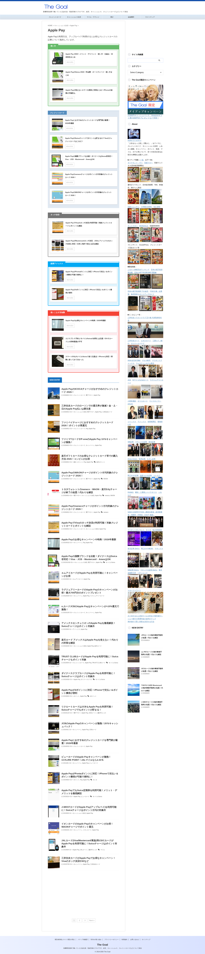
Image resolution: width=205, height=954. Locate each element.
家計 (112, 17)
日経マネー (148, 163)
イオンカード (87, 830)
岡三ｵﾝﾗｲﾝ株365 (147, 548)
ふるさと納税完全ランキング (138, 270)
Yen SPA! (156, 207)
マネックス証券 (141, 442)
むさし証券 (151, 459)
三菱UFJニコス (101, 713)
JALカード (83, 850)
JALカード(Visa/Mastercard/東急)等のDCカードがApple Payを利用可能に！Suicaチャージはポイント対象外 (89, 843)
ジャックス (132, 422)
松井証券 (142, 459)
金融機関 (131, 17)
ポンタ (95, 780)
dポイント (93, 696)
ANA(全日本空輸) (134, 360)
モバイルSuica (110, 562)
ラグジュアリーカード (97, 596)
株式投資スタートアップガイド (142, 294)
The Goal (102, 944)
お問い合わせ (134, 939)
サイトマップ (150, 17)
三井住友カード (107, 412)
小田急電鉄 (132, 401)
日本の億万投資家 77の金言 (138, 291)
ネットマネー (133, 226)
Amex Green (132, 459)
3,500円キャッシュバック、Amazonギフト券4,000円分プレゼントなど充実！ (145, 116)
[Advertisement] (83, 894)
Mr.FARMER (157, 530)
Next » (91, 920)
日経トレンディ (133, 207)
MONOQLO (143, 226)
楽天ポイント (100, 462)
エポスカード (146, 341)
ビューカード (93, 763)
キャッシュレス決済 (74, 17)
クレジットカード (55, 17)
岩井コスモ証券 (146, 475)
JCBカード (92, 713)
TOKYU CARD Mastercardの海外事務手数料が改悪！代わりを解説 (152, 688)
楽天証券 (152, 442)
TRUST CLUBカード (98, 663)
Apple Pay (97, 395)
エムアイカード (78, 579)
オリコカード (143, 401)
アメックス (76, 629)
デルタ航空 (146, 360)
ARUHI (130, 404)
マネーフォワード (134, 590)
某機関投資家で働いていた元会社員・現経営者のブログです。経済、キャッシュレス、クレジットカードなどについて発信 (102, 948)
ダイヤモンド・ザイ (135, 163)
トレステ (156, 475)
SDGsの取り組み (96, 939)
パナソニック (143, 573)
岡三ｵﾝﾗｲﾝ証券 (133, 475)
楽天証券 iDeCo (133, 548)
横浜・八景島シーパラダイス (146, 492)
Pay (87, 428)
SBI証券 (131, 442)
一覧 (142, 160)
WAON (105, 479)
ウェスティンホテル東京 (145, 363)
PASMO (130, 492)
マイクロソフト (155, 401)
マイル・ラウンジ (93, 17)
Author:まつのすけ (134, 140)
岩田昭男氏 (152, 422)
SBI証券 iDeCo (133, 570)
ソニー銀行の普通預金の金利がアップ (142, 619)
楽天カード (98, 646)
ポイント (80, 462)
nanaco (107, 495)
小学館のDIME (146, 207)
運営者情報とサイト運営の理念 (65, 939)
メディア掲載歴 (83, 939)
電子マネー (89, 395)
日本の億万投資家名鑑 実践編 (145, 272)
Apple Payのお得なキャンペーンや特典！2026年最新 (88, 539)
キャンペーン (90, 445)
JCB (129, 380)
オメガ (148, 530)
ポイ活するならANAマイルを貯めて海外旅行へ (145, 616)
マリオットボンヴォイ (136, 530)
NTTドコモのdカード (140, 380)
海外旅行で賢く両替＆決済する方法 (141, 622)
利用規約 (124, 939)
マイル (102, 850)
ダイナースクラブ (86, 679)
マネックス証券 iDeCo (148, 570)
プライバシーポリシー (111, 939)
